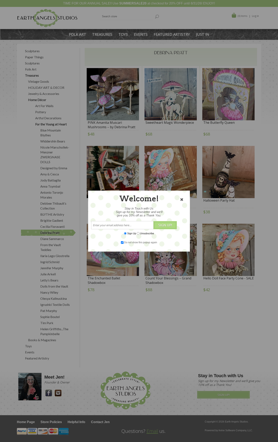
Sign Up (131, 233)
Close (182, 199)
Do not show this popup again (140, 242)
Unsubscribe (147, 233)
